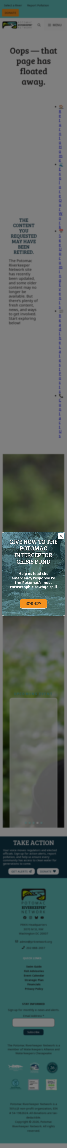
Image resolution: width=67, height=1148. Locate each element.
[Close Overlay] (61, 536)
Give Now (33, 603)
